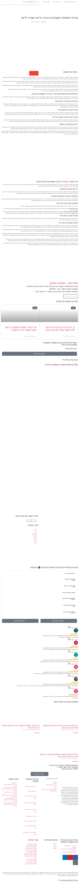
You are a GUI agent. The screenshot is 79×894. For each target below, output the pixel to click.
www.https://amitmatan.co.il (27, 231)
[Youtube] (70, 857)
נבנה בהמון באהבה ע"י (68, 880)
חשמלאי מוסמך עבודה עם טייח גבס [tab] (69, 612)
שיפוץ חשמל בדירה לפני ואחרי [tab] (69, 586)
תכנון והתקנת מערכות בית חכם (30, 826)
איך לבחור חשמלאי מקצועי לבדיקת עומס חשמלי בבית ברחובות (20, 328)
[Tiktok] (75, 862)
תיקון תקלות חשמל (32, 791)
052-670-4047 (47, 231)
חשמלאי (39, 77)
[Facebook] (75, 857)
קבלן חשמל (14, 779)
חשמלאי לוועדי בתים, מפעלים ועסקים (29, 833)
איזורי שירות (33, 840)
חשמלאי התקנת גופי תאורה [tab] (68, 592)
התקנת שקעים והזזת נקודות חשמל (30, 803)
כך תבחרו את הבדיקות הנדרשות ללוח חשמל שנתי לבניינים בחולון (60, 328)
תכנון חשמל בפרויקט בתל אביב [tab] (69, 606)
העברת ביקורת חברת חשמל (30, 821)
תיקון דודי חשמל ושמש (31, 816)
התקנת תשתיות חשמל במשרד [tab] (70, 579)
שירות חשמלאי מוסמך (32, 780)
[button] (20, 4)
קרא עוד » (75, 733)
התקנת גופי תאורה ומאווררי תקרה (30, 810)
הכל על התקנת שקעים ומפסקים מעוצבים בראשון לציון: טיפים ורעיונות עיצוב (59, 755)
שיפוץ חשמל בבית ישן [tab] (70, 573)
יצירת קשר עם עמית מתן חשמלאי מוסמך (69, 841)
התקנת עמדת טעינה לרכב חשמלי (30, 797)
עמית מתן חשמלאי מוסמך (52, 778)
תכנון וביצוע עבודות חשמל (30, 786)
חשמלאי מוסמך (47, 874)
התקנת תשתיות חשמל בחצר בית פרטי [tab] (68, 599)
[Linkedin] (65, 857)
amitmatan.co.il (67, 134)
